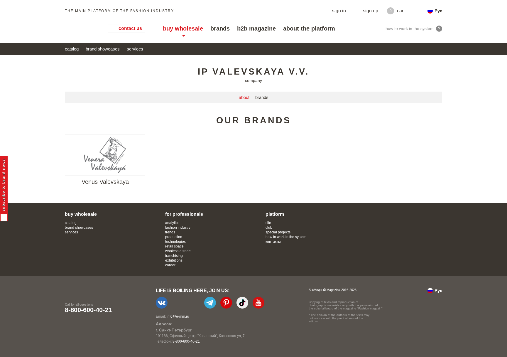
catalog (72, 48)
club (269, 227)
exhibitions (173, 260)
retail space (174, 246)
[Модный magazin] (80, 28)
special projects (278, 232)
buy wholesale (183, 28)
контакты (273, 242)
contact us (130, 28)
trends (170, 232)
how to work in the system (286, 237)
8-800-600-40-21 (88, 310)
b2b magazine (256, 28)
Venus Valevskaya (105, 181)
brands (220, 28)
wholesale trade (178, 251)
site (268, 223)
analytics (172, 223)
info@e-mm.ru (178, 316)
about (244, 97)
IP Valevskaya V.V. (253, 71)
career (170, 265)
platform (275, 214)
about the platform (309, 28)
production (173, 237)
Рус (438, 10)
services (135, 48)
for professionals (184, 214)
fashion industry (177, 227)
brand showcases (103, 48)
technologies (175, 242)
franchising (174, 256)
